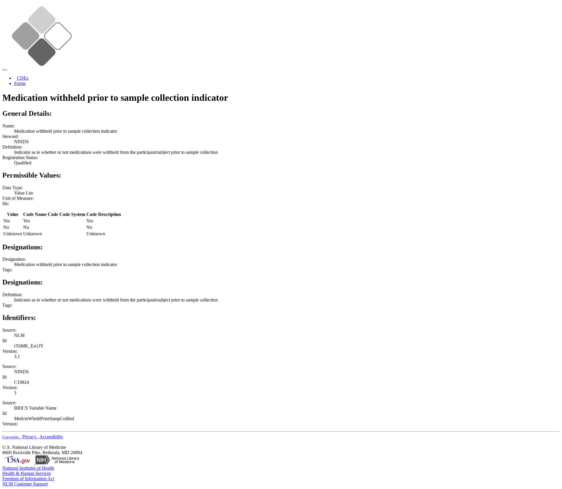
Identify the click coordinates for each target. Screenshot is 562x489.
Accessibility (51, 436)
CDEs (22, 78)
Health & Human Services (26, 473)
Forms (20, 83)
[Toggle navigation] (4, 70)
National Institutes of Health (28, 468)
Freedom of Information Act (28, 478)
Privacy (29, 436)
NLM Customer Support (25, 483)
